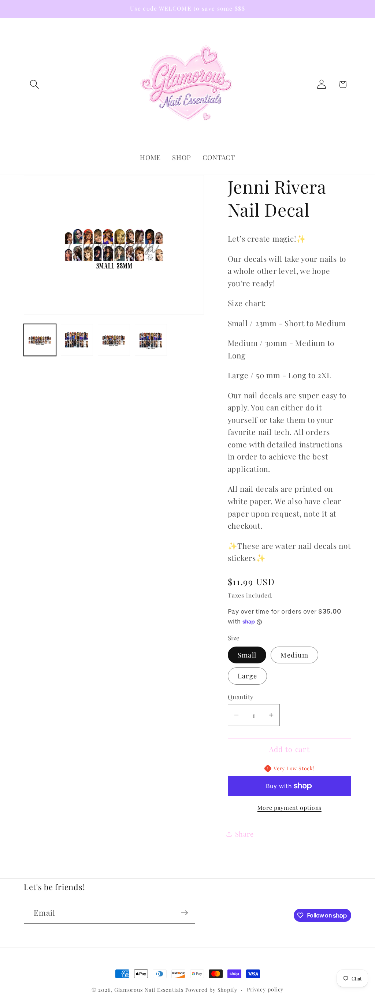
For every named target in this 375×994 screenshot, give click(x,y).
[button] (34, 84)
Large (247, 675)
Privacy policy (265, 989)
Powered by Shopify (211, 989)
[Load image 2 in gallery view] (77, 340)
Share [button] (244, 833)
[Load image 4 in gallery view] (151, 340)
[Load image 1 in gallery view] (40, 340)
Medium (294, 654)
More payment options (289, 807)
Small (247, 654)
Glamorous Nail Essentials (149, 989)
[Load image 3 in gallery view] (114, 340)
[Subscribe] (184, 913)
